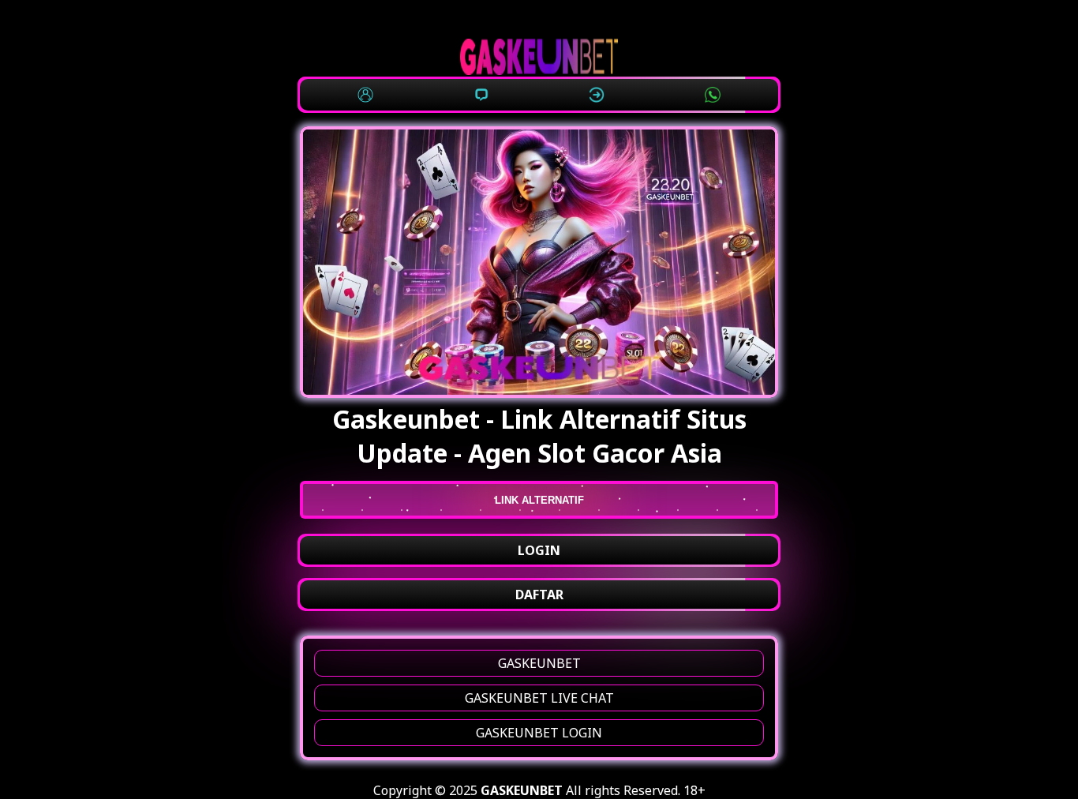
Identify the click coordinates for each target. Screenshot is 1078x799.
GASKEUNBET (539, 663)
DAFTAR (539, 594)
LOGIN (539, 550)
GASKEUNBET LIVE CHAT (539, 698)
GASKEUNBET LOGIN (539, 732)
